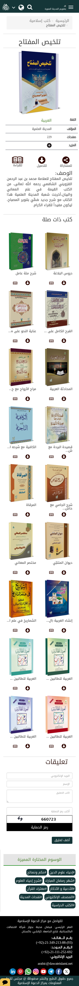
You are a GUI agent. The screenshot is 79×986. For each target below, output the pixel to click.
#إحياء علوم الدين (62, 872)
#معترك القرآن (37, 889)
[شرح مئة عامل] (21, 251)
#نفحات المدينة (31, 897)
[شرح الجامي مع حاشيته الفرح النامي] (58, 483)
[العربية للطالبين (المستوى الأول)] (58, 715)
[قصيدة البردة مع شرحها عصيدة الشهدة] (58, 425)
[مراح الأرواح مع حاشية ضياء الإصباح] (21, 367)
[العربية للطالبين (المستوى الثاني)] (21, 657)
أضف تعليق (62, 840)
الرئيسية (62, 20)
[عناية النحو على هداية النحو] (21, 309)
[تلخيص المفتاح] (39, 82)
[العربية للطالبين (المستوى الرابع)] (58, 657)
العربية (46, 120)
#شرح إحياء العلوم (29, 881)
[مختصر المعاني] (21, 541)
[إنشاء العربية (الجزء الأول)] (58, 599)
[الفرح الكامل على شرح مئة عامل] (58, 309)
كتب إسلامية (39, 20)
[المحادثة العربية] (58, 367)
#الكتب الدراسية (63, 905)
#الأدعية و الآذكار (62, 889)
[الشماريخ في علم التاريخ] (21, 599)
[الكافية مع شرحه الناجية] (21, 425)
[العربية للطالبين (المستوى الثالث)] (21, 715)
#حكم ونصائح (36, 872)
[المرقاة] (21, 483)
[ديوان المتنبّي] (58, 541)
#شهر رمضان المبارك (60, 881)
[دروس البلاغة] (58, 251)
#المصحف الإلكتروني (60, 897)
